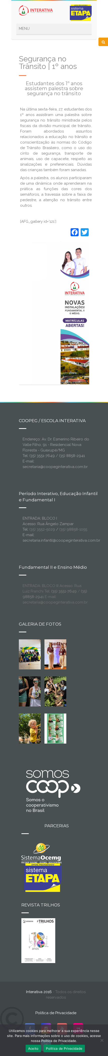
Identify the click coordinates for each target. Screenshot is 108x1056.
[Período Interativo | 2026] (34, 728)
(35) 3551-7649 (64, 591)
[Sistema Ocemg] (41, 853)
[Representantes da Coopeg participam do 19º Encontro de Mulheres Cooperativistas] (63, 654)
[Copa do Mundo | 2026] (30, 654)
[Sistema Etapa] (41, 877)
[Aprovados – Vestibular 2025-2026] (55, 728)
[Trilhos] (38, 940)
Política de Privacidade (55, 1013)
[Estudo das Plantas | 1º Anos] (55, 691)
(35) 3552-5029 (42, 529)
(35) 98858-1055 (73, 529)
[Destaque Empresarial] (52, 791)
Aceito (33, 1048)
